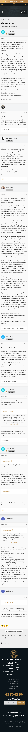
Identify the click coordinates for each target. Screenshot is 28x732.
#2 (26, 113)
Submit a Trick (14, 689)
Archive (10, 674)
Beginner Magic (14, 681)
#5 (26, 343)
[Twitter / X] (12, 694)
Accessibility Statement (14, 729)
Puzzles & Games (9, 662)
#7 (26, 455)
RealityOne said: (6, 461)
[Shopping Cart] (26, 4)
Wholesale (14, 684)
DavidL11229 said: (7, 530)
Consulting (14, 686)
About (17, 667)
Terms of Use (10, 726)
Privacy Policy (18, 726)
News (17, 665)
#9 (26, 597)
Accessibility (14, 712)
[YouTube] (21, 694)
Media (17, 662)
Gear (11, 668)
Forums (18, 660)
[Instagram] (16, 694)
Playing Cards (7, 660)
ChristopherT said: (7, 411)
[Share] (24, 38)
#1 (26, 38)
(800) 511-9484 (18, 716)
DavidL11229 (5, 26)
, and (14, 328)
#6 (26, 396)
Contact (18, 669)
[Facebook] (7, 694)
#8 (26, 524)
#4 (26, 194)
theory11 (14, 654)
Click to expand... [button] (14, 424)
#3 (26, 145)
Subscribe (21, 703)
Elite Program (14, 679)
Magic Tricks (8, 666)
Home (14, 4)
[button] (2, 12)
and (10, 381)
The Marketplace (8, 671)
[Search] (25, 11)
